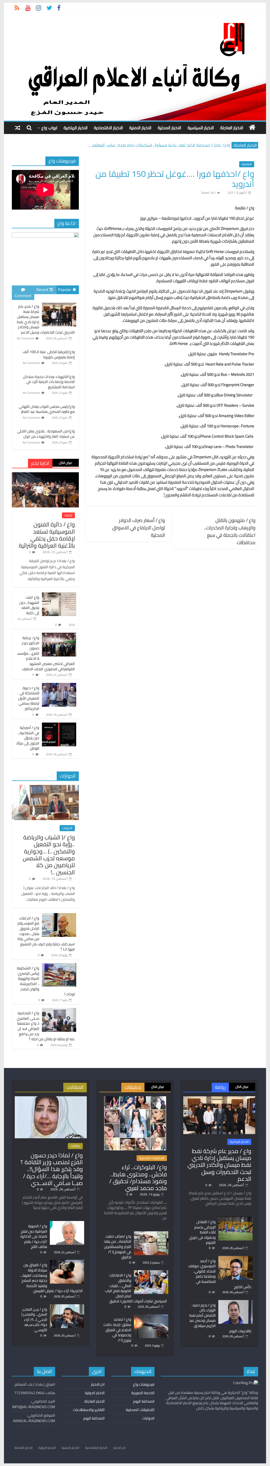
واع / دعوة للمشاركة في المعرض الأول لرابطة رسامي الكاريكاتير (28, 698)
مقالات (75, 1146)
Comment (23, 295)
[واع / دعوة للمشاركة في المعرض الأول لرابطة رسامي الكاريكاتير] (59, 685)
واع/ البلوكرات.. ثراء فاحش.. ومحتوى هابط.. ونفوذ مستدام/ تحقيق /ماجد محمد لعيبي (138, 1178)
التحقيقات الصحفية (151, 1158)
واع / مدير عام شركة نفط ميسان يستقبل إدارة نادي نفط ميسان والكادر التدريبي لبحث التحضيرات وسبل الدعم (219, 1165)
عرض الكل (65, 463)
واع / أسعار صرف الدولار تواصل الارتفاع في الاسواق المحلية (138, 528)
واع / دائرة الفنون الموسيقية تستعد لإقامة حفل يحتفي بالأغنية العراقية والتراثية (47, 535)
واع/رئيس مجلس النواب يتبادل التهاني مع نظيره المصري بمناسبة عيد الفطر (47, 409)
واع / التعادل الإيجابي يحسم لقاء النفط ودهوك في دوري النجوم (202, 1232)
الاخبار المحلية (169, 128)
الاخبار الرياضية (76, 128)
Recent (42, 289)
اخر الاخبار (98, 1384)
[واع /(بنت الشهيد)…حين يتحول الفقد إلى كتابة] (59, 595)
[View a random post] (17, 127)
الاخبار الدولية (95, 1392)
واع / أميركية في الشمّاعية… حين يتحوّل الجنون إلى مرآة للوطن (28, 738)
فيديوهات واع (144, 1384)
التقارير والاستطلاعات (89, 1409)
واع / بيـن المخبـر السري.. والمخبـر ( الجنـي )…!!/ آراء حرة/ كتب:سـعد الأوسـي (34, 1319)
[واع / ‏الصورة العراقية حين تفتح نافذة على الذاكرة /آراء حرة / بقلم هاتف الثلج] (67, 1223)
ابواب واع (49, 128)
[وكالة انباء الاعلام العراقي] (252, 127)
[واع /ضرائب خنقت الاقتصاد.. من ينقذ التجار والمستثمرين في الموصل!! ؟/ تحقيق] (151, 1233)
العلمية (247, 164)
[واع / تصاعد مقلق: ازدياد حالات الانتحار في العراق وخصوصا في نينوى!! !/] (151, 1316)
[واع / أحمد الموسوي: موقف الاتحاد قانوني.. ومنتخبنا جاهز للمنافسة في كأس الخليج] (235, 1258)
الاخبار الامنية (140, 128)
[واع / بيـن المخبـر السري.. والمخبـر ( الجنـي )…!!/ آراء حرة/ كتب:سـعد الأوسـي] (67, 1306)
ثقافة (68, 515)
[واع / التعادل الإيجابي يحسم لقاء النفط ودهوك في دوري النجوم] (235, 1219)
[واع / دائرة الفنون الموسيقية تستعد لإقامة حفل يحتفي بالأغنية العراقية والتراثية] (45, 475)
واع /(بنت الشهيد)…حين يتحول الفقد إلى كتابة (29, 605)
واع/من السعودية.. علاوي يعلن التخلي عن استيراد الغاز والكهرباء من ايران (46, 434)
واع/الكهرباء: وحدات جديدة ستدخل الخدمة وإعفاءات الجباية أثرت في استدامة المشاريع (49, 381)
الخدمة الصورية (143, 1392)
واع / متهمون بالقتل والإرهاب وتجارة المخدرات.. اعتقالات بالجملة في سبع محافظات (229, 531)
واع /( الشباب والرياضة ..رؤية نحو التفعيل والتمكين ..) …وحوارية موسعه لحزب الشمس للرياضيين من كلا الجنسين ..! (49, 855)
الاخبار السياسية (200, 128)
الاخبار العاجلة (231, 128)
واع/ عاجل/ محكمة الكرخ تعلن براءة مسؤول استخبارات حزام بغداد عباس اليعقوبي (159, 146)
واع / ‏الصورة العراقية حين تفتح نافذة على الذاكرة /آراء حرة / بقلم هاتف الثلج (34, 1236)
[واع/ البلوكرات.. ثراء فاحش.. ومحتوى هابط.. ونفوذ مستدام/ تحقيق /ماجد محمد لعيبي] (135, 1098)
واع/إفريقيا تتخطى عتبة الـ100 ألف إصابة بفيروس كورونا (49, 354)
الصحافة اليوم (144, 1401)
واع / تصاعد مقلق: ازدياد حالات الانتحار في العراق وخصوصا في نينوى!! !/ (117, 1329)
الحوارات (67, 828)
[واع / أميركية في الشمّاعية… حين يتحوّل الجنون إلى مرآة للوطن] (59, 725)
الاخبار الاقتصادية (108, 128)
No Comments (25, 338)
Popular (64, 289)
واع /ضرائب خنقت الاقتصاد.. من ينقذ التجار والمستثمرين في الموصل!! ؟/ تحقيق (117, 1246)
